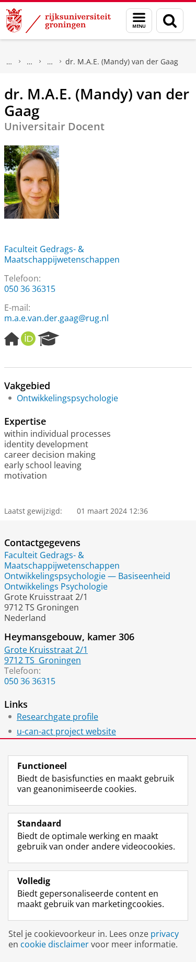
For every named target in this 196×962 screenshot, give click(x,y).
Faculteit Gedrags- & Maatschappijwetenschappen (62, 254)
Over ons (9, 61)
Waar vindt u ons (50, 61)
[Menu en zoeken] (139, 20)
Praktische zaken (30, 61)
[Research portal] (49, 339)
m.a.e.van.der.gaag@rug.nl (56, 318)
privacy (165, 934)
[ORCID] (28, 339)
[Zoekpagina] (170, 20)
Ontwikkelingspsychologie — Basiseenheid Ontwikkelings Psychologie (87, 581)
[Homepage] (11, 339)
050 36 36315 (29, 289)
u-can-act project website (66, 731)
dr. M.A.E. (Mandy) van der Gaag (121, 61)
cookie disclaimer (54, 944)
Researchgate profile (57, 716)
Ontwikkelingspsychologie (67, 398)
